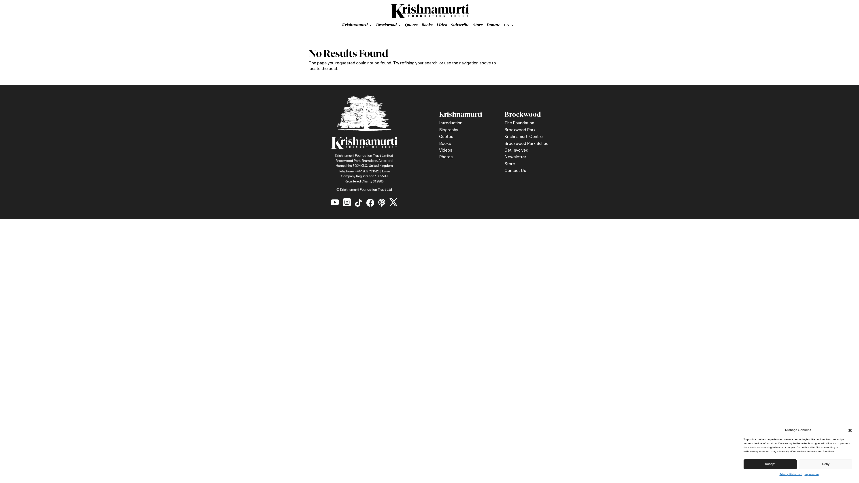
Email (386, 171)
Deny (825, 464)
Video (441, 25)
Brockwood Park (520, 130)
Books (427, 25)
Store (478, 25)
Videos (445, 150)
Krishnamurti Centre (523, 137)
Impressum (812, 474)
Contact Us (515, 171)
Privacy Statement (791, 474)
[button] (850, 430)
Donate (493, 25)
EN (507, 25)
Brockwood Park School (526, 144)
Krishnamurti (355, 25)
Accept (770, 464)
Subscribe (460, 25)
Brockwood (386, 25)
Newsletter (515, 157)
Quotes (411, 25)
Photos (446, 157)
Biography (448, 130)
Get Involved (516, 150)
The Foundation (519, 123)
